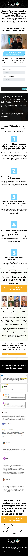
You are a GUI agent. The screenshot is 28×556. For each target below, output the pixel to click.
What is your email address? (9, 76)
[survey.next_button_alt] (24, 89)
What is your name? (7, 69)
